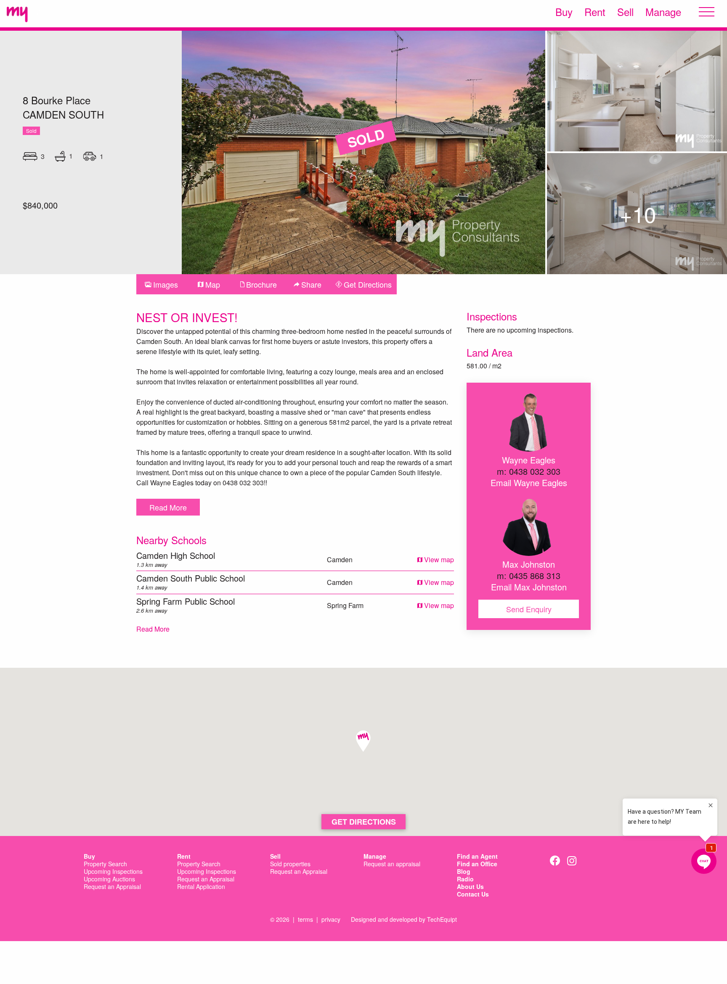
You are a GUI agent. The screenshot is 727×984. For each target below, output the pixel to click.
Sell (625, 12)
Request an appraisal (392, 864)
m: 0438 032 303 (528, 471)
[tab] (161, 284)
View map (438, 559)
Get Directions (364, 821)
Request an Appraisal (112, 887)
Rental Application (201, 887)
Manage (663, 12)
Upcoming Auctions (109, 879)
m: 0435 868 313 (528, 575)
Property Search (105, 864)
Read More (168, 507)
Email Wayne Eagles (529, 482)
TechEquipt (442, 919)
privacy (330, 919)
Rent (594, 12)
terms (305, 919)
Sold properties (290, 864)
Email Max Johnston (529, 587)
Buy (564, 12)
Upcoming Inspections (113, 872)
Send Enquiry (529, 608)
